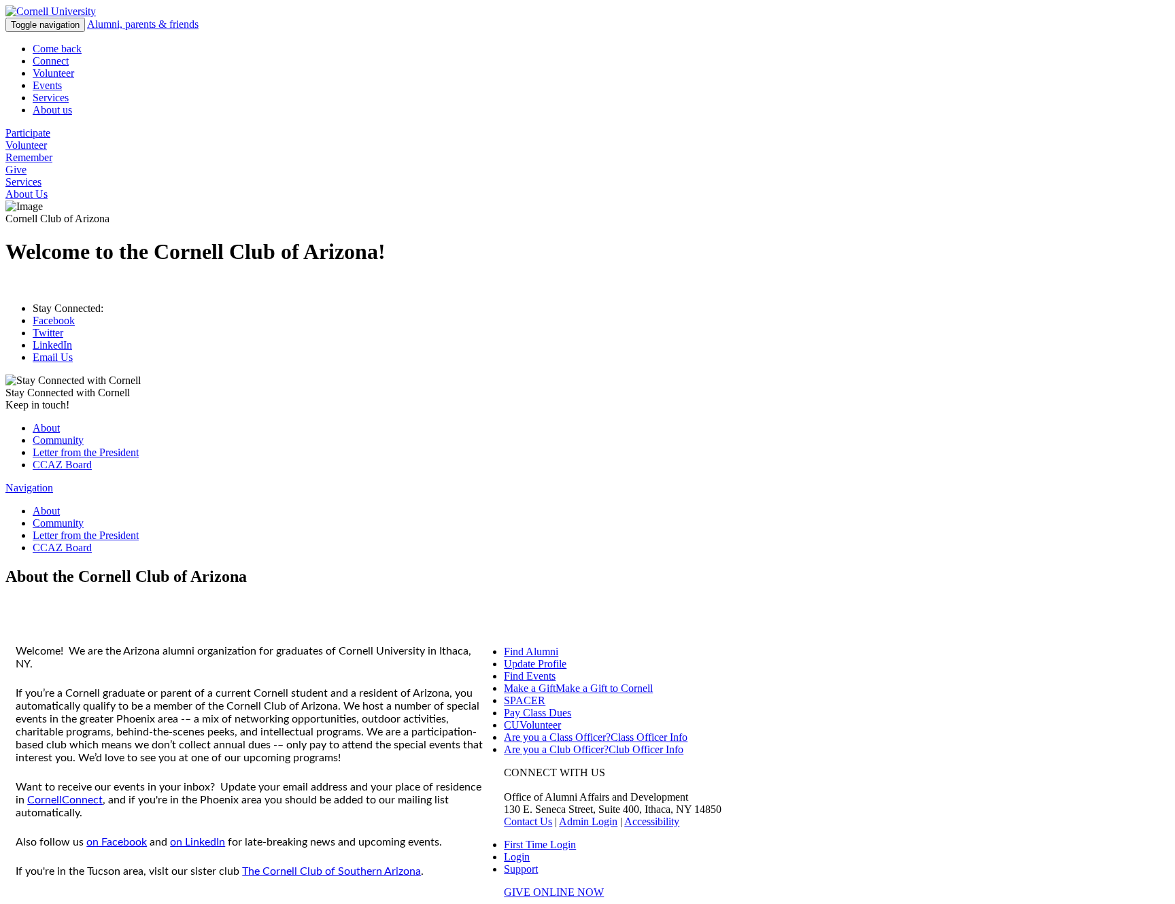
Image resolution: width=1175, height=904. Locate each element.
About (46, 428)
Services (51, 97)
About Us (26, 194)
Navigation (29, 487)
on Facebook (116, 842)
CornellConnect (65, 800)
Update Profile (535, 664)
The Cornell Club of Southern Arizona (331, 871)
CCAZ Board (62, 464)
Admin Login (588, 821)
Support (521, 869)
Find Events (530, 676)
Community (58, 440)
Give (16, 169)
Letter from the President (86, 452)
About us (52, 110)
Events (47, 85)
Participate (27, 133)
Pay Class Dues (537, 712)
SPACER (524, 700)
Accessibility (651, 821)
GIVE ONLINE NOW (554, 892)
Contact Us (528, 821)
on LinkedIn (197, 842)
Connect (51, 61)
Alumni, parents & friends (143, 24)
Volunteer (53, 73)
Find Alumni (531, 651)
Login (517, 857)
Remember (28, 157)
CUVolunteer (532, 725)
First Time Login (540, 844)
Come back (57, 48)
